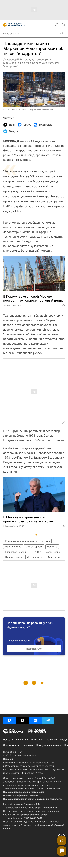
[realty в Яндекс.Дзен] (22, 720)
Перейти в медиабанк (43, 109)
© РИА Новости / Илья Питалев (17, 109)
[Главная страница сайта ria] (3, 24)
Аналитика (22, 739)
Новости (8, 739)
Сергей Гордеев (34, 546)
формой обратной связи (33, 814)
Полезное (51, 739)
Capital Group (53, 552)
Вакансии (8, 759)
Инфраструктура (14, 557)
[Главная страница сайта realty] (20, 24)
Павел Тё (52, 546)
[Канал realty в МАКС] (9, 720)
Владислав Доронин (16, 552)
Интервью (37, 739)
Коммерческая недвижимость (21, 541)
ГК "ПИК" (36, 552)
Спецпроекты (11, 745)
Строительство (35, 557)
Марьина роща (13, 546)
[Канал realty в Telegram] (48, 720)
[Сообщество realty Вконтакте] (35, 720)
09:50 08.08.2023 (12, 33)
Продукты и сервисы (48, 745)
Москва (46, 541)
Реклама (28, 745)
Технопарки (54, 557)
